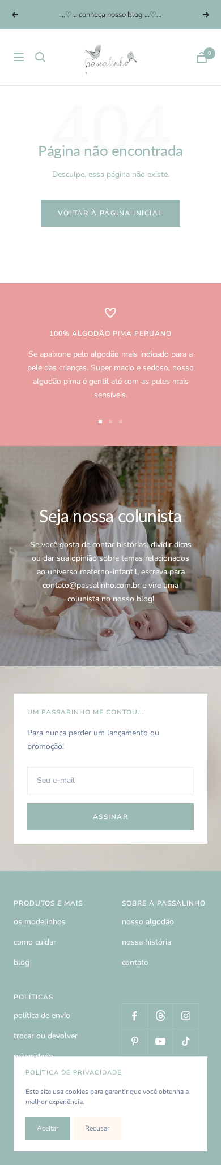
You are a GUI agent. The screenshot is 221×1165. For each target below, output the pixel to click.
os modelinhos (40, 921)
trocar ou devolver (46, 1035)
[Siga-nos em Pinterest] (134, 1041)
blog (21, 962)
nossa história (146, 942)
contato (135, 962)
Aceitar (47, 1128)
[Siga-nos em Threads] (160, 1016)
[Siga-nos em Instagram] (185, 1016)
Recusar (97, 1128)
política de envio (42, 1015)
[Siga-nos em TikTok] (185, 1041)
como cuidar (35, 942)
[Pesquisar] (40, 57)
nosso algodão (148, 921)
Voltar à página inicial (110, 213)
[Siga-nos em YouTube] (160, 1041)
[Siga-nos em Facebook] (134, 1016)
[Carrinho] (201, 57)
